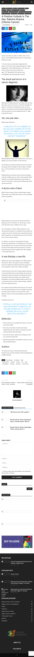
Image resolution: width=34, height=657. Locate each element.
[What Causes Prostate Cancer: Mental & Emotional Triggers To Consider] (5, 592)
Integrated (23, 10)
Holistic (26, 8)
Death (22, 360)
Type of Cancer (21, 13)
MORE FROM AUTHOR (19, 408)
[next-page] (5, 435)
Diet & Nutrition (21, 8)
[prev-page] (3, 435)
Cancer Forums (15, 574)
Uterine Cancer (28, 13)
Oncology (12, 363)
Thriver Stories (14, 13)
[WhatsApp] (14, 28)
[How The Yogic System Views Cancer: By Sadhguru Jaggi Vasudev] (5, 563)
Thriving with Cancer (6, 13)
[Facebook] (3, 28)
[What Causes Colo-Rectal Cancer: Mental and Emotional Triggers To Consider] (5, 583)
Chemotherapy (14, 6)
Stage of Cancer (5, 11)
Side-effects (18, 363)
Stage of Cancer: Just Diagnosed (25, 11)
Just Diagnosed (5, 363)
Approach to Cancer (15, 10)
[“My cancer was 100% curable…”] (5, 414)
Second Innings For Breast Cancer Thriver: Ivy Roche (8, 383)
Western (7, 6)
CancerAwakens (6, 24)
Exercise (8, 10)
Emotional (4, 10)
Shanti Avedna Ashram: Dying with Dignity (24, 383)
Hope (26, 362)
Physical (15, 8)
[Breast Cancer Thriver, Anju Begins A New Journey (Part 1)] (5, 429)
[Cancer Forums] (5, 576)
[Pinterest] (10, 28)
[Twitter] (6, 28)
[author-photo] (17, 397)
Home (3, 6)
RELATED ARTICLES (7, 408)
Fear (22, 362)
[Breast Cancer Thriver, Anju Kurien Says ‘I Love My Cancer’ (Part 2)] (5, 421)
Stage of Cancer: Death (13, 11)
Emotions (13, 362)
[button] (2, 2)
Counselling (16, 360)
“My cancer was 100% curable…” (20, 412)
